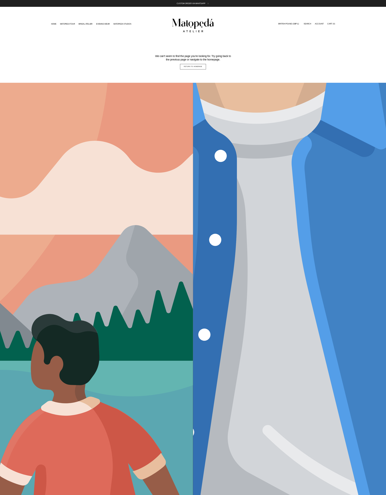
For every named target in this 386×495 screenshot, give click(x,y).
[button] (288, 24)
